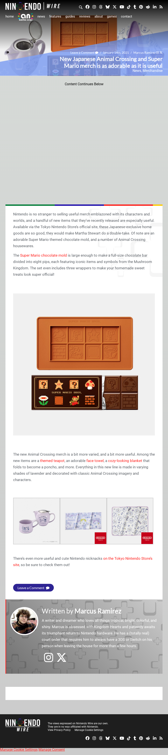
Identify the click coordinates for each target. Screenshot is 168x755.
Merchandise (153, 71)
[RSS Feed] (161, 7)
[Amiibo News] (25, 17)
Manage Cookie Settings (89, 730)
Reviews (84, 16)
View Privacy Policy (59, 730)
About (98, 16)
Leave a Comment (82, 52)
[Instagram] (94, 7)
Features (55, 16)
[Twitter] (115, 7)
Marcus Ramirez (144, 52)
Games (112, 16)
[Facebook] (87, 7)
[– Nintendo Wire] (32, 6)
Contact (126, 16)
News (41, 16)
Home (9, 16)
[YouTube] (122, 7)
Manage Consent (51, 750)
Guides (70, 16)
